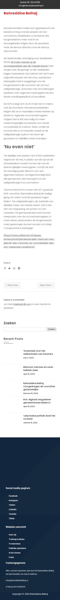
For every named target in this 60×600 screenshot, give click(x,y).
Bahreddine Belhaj (20, 13)
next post (45, 285)
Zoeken (10, 323)
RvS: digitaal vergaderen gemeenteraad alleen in (37, 401)
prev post (13, 285)
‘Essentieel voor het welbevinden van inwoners (38, 352)
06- (15, 587)
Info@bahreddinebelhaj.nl (31, 5)
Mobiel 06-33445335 (30, 2)
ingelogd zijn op (21, 304)
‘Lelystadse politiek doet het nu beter (39, 417)
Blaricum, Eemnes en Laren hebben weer (38, 368)
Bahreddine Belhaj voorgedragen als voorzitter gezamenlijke (39, 386)
